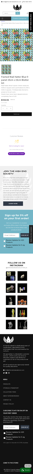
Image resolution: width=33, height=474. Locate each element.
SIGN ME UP (25, 235)
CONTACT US (7, 400)
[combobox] (11, 13)
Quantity (3, 105)
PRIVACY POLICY (8, 404)
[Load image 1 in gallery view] (6, 69)
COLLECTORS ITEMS (9, 392)
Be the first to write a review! (16, 153)
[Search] (17, 13)
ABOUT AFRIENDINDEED (11, 396)
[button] (2, 18)
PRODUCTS (6, 384)
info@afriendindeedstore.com (11, 1)
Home (3, 21)
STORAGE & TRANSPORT (11, 388)
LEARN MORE (13, 203)
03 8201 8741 (27, 1)
